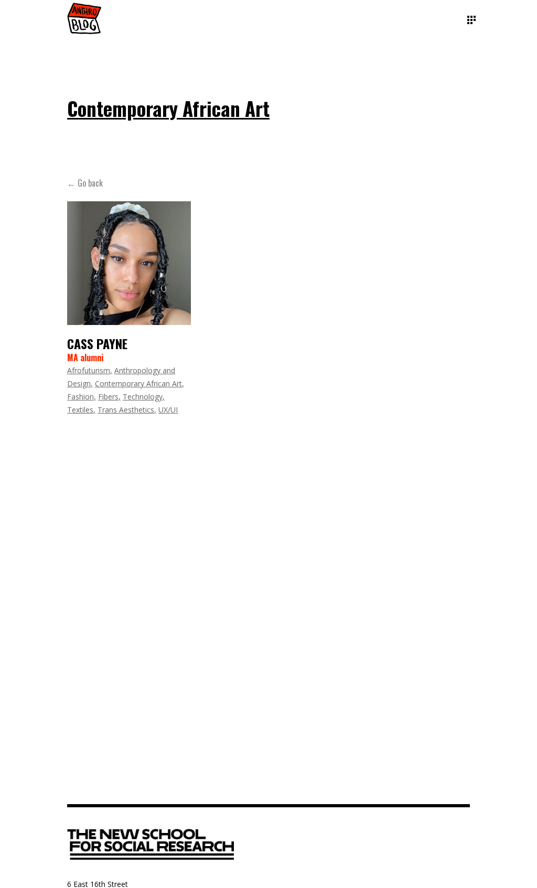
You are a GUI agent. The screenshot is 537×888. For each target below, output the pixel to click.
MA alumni (85, 357)
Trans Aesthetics (126, 410)
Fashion (80, 397)
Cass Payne (97, 343)
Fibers (108, 397)
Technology (143, 397)
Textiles (80, 410)
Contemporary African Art (138, 383)
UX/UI (168, 410)
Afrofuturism (88, 370)
